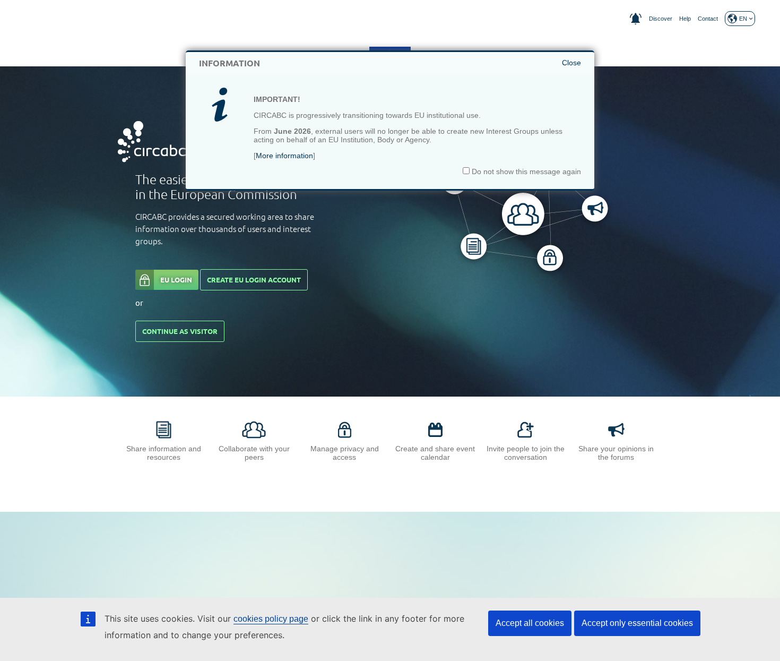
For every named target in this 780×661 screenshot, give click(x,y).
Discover (660, 18)
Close (571, 62)
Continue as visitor (180, 331)
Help (685, 18)
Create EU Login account (254, 280)
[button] (740, 18)
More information (284, 155)
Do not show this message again (525, 171)
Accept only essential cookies (637, 623)
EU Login (176, 280)
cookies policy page (270, 618)
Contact (708, 18)
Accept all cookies (530, 623)
